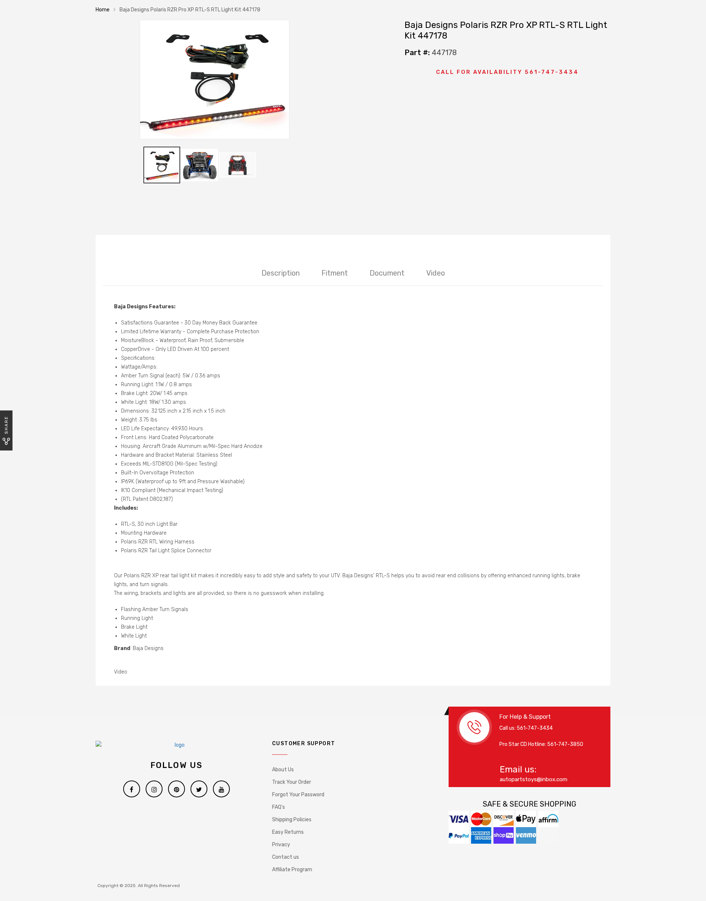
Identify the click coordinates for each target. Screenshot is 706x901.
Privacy (281, 844)
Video (435, 273)
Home (103, 10)
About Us (283, 770)
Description (280, 273)
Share (6, 425)
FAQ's (278, 807)
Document (387, 273)
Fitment (334, 273)
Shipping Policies (291, 819)
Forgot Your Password (298, 794)
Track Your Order (291, 782)
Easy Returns (288, 832)
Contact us (285, 857)
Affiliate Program (292, 869)
